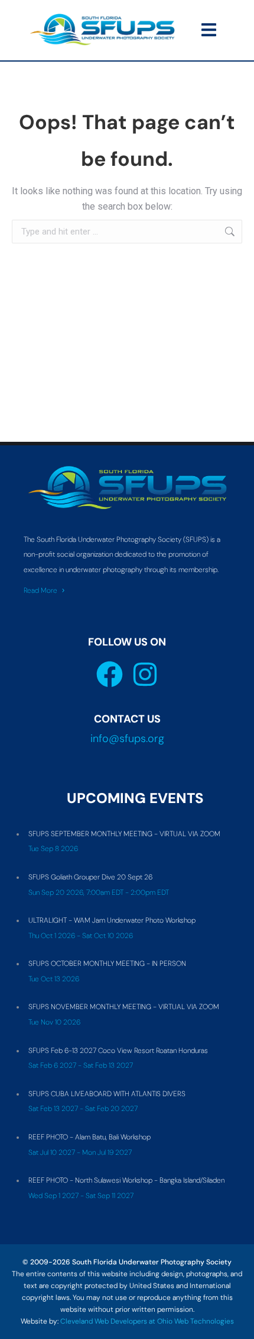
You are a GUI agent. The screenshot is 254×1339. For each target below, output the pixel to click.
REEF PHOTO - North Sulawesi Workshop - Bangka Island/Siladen (126, 1180)
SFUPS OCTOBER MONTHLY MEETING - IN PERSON (107, 963)
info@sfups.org (127, 738)
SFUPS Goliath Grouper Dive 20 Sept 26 (90, 877)
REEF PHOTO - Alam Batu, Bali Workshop (89, 1137)
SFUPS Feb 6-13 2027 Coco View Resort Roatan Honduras (118, 1050)
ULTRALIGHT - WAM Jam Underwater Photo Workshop (112, 920)
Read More (40, 590)
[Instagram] (145, 674)
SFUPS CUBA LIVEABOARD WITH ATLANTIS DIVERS (106, 1094)
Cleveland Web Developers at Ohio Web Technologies (147, 1321)
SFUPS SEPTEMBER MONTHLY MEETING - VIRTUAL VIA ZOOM (124, 834)
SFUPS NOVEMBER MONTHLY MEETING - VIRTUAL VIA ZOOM (123, 1007)
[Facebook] (109, 674)
